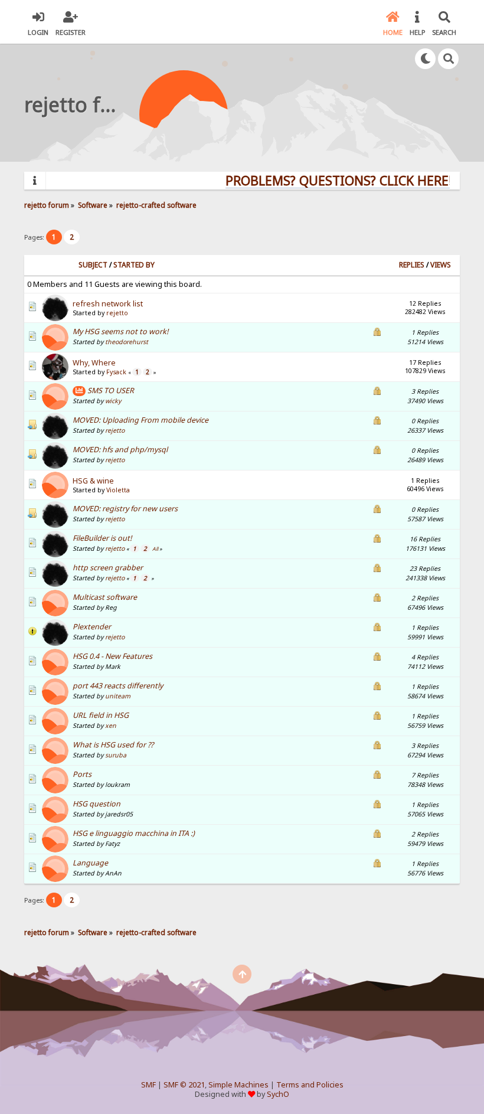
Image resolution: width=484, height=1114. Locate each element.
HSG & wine (93, 481)
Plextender (92, 627)
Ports (82, 774)
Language (90, 863)
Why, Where (94, 363)
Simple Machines (238, 1085)
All (155, 549)
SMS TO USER (110, 391)
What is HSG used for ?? (113, 745)
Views (440, 265)
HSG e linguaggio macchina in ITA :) (134, 833)
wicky (113, 401)
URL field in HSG (101, 715)
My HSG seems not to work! (120, 331)
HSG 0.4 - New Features (112, 656)
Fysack (116, 372)
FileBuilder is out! (102, 538)
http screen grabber (108, 568)
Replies (411, 265)
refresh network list (108, 304)
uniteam (117, 696)
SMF (148, 1085)
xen (110, 725)
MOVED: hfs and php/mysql (120, 450)
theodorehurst (126, 342)
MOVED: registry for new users (125, 509)
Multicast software (105, 597)
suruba (115, 755)
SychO (278, 1094)
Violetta (118, 490)
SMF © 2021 (184, 1085)
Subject (93, 265)
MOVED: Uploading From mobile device (140, 420)
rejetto (117, 313)
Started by (134, 265)
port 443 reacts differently (118, 686)
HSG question (96, 804)
